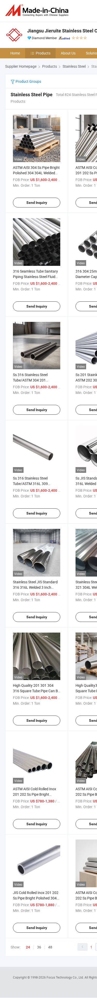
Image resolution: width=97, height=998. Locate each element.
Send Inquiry (36, 202)
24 (28, 947)
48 (50, 947)
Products (43, 53)
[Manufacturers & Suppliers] (37, 10)
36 (39, 947)
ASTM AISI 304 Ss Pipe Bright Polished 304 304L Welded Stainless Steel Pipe (36, 173)
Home (15, 53)
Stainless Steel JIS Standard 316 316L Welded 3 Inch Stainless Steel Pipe (35, 587)
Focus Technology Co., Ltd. (66, 977)
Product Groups (28, 81)
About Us (68, 53)
